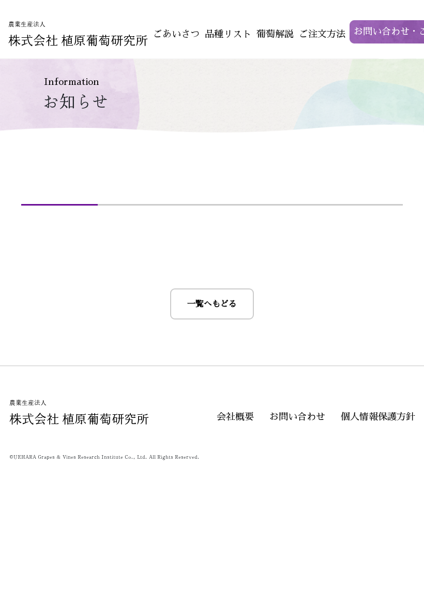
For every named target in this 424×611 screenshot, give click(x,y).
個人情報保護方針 (378, 416)
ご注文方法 (322, 34)
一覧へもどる (212, 304)
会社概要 (235, 416)
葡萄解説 (275, 34)
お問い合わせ (297, 416)
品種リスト (228, 34)
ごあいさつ (176, 34)
